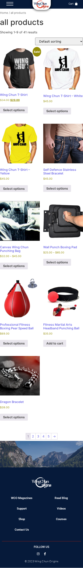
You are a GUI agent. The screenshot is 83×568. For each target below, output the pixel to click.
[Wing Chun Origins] (41, 4)
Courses (61, 519)
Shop (22, 519)
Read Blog (61, 498)
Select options (14, 110)
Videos (61, 508)
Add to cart (54, 343)
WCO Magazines (21, 498)
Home (4, 13)
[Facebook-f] (45, 553)
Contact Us (22, 529)
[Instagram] (38, 553)
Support (22, 508)
